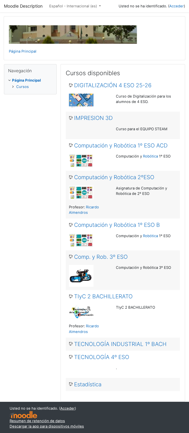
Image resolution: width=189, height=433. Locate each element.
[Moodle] (23, 414)
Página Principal (22, 51)
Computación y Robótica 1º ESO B (117, 225)
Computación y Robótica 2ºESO (114, 177)
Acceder (176, 6)
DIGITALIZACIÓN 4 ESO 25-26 (113, 85)
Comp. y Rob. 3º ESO (101, 257)
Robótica (150, 156)
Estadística (87, 384)
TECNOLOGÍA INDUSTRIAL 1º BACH (120, 344)
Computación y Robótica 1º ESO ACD (121, 145)
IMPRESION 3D (93, 118)
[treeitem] (30, 83)
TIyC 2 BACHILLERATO (103, 296)
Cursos (22, 87)
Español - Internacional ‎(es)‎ (73, 6)
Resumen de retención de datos (37, 421)
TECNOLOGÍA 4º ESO (101, 357)
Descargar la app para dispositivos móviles (47, 426)
